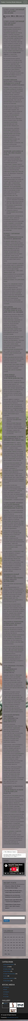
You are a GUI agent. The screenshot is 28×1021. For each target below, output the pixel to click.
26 (16, 947)
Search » (7, 920)
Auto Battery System (9, 964)
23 (8, 947)
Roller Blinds (7, 971)
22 (5, 947)
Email (5, 989)
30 (8, 950)
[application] (14, 869)
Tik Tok (6, 994)
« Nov (5, 954)
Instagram (6, 992)
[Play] (5, 873)
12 (16, 942)
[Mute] (20, 873)
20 (19, 945)
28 (22, 947)
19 (16, 945)
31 (11, 950)
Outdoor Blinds (7, 969)
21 (22, 945)
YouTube (6, 996)
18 (14, 945)
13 (19, 942)
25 (14, 947)
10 (11, 942)
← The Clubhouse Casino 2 (9, 851)
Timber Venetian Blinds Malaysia (11, 2)
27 (19, 947)
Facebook (6, 987)
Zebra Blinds (7, 980)
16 (8, 945)
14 (22, 942)
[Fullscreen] (22, 873)
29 (5, 950)
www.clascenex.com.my (12, 1017)
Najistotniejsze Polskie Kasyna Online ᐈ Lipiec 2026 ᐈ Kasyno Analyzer (12, 906)
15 (5, 945)
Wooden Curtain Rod (9, 978)
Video (5, 976)
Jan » (9, 954)
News (14, 16)
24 (11, 947)
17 (11, 945)
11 (13, 942)
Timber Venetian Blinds (9, 973)
